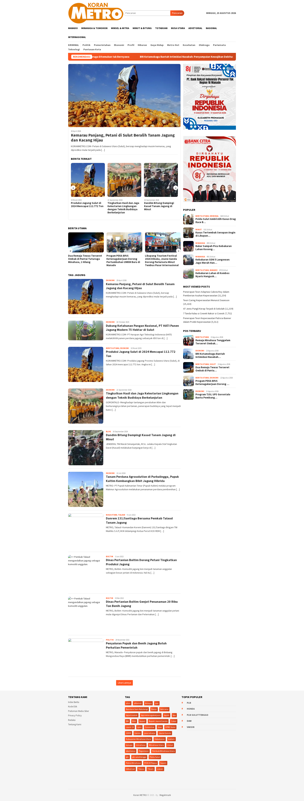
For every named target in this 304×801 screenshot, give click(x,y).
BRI (127, 721)
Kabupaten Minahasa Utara (138, 739)
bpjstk (166, 715)
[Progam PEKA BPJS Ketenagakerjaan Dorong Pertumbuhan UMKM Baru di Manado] (86, 242)
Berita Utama (112, 348)
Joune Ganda (165, 733)
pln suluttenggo (139, 757)
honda (138, 733)
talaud (121, 515)
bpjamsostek (131, 715)
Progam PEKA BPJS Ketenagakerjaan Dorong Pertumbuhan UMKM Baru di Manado (85, 260)
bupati (142, 721)
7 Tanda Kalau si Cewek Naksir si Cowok (203, 313)
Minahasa (200, 243)
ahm (128, 703)
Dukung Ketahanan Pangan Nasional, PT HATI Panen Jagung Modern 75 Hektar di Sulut (142, 328)
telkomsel (130, 769)
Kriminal (214, 216)
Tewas (141, 769)
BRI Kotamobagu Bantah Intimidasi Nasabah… (210, 355)
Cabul (173, 721)
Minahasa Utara (156, 745)
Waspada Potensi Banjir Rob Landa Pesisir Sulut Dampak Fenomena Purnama (162, 259)
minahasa (140, 745)
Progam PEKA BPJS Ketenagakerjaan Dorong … (212, 382)
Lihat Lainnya (124, 682)
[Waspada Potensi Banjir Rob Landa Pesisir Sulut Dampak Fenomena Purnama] (163, 242)
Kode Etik (72, 706)
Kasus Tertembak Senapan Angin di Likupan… (215, 234)
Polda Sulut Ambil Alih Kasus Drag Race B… (215, 220)
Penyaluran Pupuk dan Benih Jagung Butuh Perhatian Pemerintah (136, 645)
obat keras (130, 751)
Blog (108, 431)
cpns (139, 727)
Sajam (163, 763)
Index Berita (73, 702)
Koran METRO (140, 795)
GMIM (128, 733)
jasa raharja (149, 733)
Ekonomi (110, 280)
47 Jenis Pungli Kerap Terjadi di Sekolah (203, 308)
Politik (110, 640)
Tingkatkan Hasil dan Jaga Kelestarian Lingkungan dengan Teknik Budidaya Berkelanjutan (87, 207)
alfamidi (138, 703)
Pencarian (177, 13)
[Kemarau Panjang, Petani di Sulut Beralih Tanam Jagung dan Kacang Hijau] (124, 95)
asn (157, 703)
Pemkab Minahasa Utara (163, 751)
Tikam (151, 769)
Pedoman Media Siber (78, 711)
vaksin (160, 769)
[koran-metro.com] (96, 12)
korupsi (129, 745)
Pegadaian (144, 751)
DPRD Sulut (170, 727)
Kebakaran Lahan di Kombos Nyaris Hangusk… (212, 275)
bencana (164, 709)
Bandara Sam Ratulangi (137, 709)
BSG (134, 721)
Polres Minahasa (133, 763)
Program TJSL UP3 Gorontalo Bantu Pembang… (212, 396)
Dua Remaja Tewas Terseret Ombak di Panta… (212, 369)
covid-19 (130, 727)
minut (170, 745)
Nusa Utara (111, 515)
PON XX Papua (150, 763)
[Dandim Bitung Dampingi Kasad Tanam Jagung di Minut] (124, 180)
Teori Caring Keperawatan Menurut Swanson (206, 300)
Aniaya (148, 703)
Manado (213, 270)
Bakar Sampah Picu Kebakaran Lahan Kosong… (213, 248)
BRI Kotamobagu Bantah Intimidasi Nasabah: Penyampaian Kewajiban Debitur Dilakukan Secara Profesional (165, 56)
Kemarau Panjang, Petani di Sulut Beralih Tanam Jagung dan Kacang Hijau (123, 138)
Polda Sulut (155, 757)
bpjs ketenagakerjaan (150, 715)
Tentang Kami (74, 724)
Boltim (109, 556)
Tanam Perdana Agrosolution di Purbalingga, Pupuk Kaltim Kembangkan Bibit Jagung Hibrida (160, 209)
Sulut (213, 364)
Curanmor (149, 727)
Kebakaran (160, 739)
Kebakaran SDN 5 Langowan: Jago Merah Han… (212, 261)
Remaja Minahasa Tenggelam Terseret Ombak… (212, 342)
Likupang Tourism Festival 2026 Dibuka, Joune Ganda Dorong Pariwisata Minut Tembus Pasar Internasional (123, 260)
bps (174, 715)
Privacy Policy (75, 715)
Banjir (154, 709)
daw (160, 727)
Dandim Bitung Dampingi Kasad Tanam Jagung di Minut (122, 206)
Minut (198, 229)
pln (127, 757)
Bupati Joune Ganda (158, 721)
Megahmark (165, 795)
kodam (171, 739)
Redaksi (71, 720)
